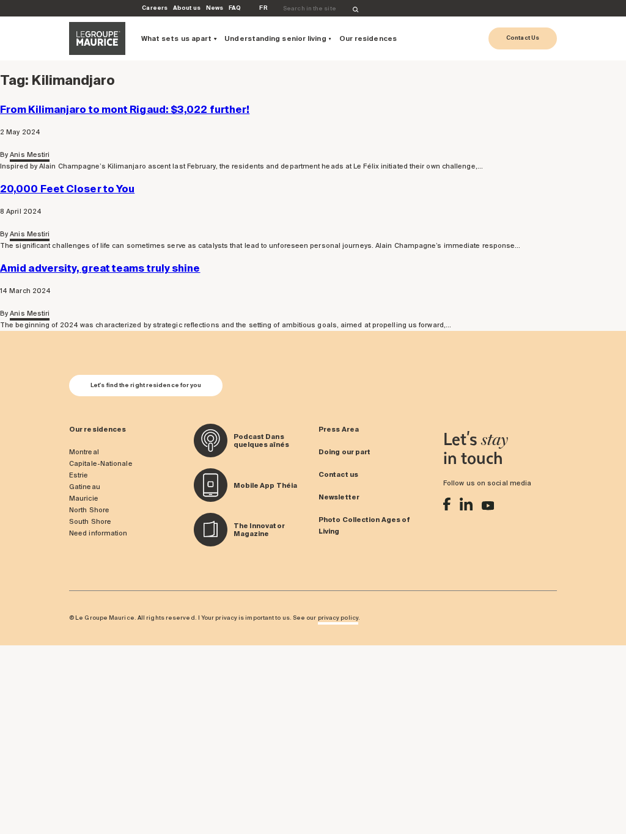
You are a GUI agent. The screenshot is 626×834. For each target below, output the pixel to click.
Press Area (339, 429)
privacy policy (338, 617)
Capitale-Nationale (101, 463)
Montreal (84, 451)
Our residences (368, 38)
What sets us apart (176, 38)
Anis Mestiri (30, 154)
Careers (155, 7)
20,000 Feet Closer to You (67, 188)
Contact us (338, 474)
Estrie (79, 475)
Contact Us (522, 37)
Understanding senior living (275, 38)
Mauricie (83, 498)
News (214, 7)
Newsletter (339, 497)
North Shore (89, 509)
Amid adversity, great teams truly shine (100, 268)
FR (263, 7)
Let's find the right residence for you (145, 385)
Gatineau (84, 486)
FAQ (235, 7)
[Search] (356, 8)
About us (187, 7)
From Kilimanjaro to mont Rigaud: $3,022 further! (124, 109)
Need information (98, 533)
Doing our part (344, 451)
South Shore (90, 521)
